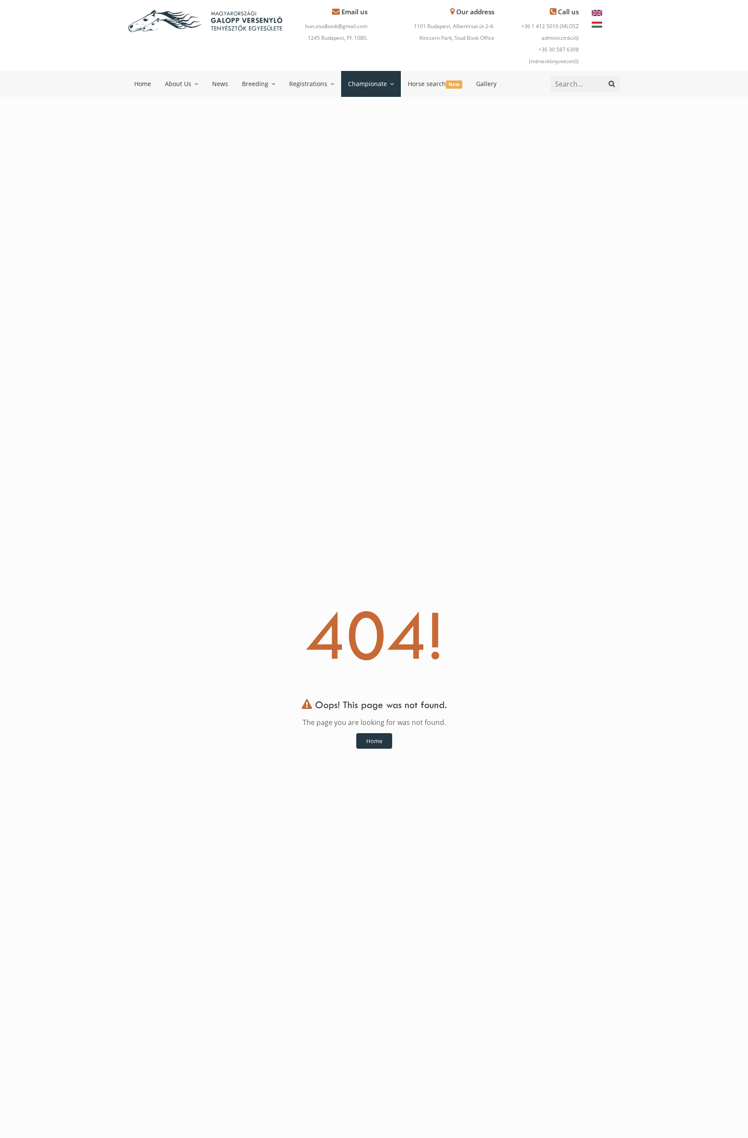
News (220, 84)
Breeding (256, 84)
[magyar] (597, 24)
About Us (179, 84)
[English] (597, 12)
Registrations (309, 84)
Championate (368, 84)
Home (142, 84)
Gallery (486, 84)
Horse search (433, 84)
